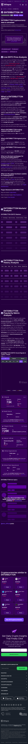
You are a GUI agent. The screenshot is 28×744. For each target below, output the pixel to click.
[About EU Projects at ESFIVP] (6, 713)
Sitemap (2, 742)
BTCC (21, 84)
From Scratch (11, 197)
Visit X (24, 397)
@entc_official (7, 356)
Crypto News (12, 192)
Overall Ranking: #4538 (5, 15)
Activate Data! (18, 30)
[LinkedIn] (11, 705)
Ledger (3, 91)
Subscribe (22, 668)
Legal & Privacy (8, 742)
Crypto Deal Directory (6, 167)
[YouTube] (7, 705)
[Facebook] (9, 705)
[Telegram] (4, 705)
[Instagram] (16, 705)
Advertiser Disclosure (23, 742)
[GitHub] (21, 705)
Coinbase (12, 84)
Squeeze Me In (14, 654)
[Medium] (14, 705)
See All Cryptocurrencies (14, 619)
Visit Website (23, 438)
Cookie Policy (15, 742)
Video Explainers (17, 195)
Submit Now (22, 421)
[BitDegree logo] (5, 720)
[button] (22, 4)
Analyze (7, 587)
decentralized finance (9, 114)
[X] (2, 705)
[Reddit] (18, 705)
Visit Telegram (24, 426)
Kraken (17, 84)
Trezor (9, 91)
